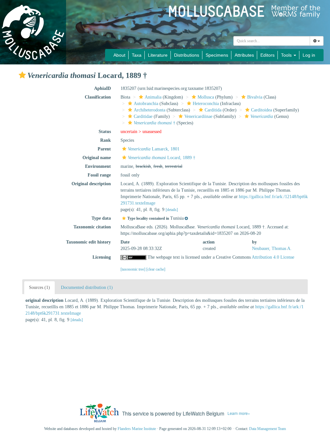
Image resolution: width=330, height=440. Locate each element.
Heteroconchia (206, 103)
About (119, 55)
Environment (98, 166)
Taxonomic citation (92, 227)
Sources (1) (39, 287)
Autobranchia (146, 103)
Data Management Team (267, 428)
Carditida (213, 110)
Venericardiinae (198, 116)
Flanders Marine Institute (137, 428)
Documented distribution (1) (87, 287)
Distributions (186, 55)
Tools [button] (287, 55)
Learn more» (239, 413)
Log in (309, 55)
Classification (98, 97)
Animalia (153, 97)
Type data (101, 218)
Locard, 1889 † (161, 157)
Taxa (136, 55)
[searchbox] (272, 40)
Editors (267, 55)
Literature (158, 55)
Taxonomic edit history (88, 242)
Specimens (217, 55)
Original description (91, 183)
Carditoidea (261, 110)
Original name (96, 157)
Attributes (244, 55)
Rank (105, 140)
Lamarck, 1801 (154, 149)
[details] (172, 209)
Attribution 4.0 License (273, 257)
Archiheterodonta (149, 110)
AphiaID (102, 88)
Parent (104, 149)
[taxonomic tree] (133, 269)
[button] (22, 75)
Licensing (101, 257)
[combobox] (271, 41)
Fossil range (99, 175)
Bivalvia (254, 97)
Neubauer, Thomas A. (272, 248)
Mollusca (206, 97)
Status (105, 131)
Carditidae (143, 116)
